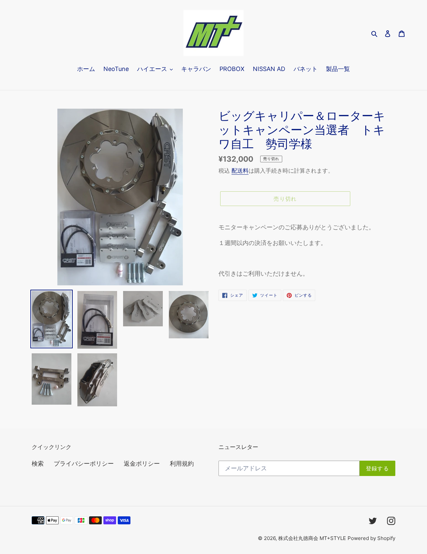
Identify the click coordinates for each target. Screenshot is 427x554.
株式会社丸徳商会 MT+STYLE (312, 538)
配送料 (240, 170)
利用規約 (182, 463)
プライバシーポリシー (84, 463)
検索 (38, 463)
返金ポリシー (142, 463)
